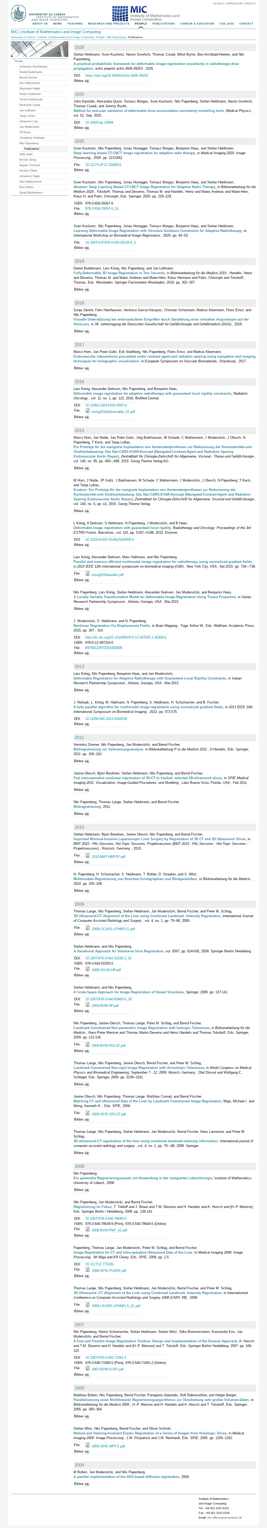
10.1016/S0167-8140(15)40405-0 (109, 540)
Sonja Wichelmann (31, 192)
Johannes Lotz (28, 121)
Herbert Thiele (28, 170)
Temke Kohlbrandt (30, 99)
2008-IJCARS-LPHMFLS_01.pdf (115, 1306)
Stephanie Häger (29, 88)
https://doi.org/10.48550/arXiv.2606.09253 (116, 75)
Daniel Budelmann (30, 72)
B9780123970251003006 (103, 648)
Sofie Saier (26, 154)
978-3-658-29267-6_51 (102, 208)
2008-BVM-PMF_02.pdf (109, 1230)
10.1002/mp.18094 (99, 122)
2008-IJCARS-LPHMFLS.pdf (113, 929)
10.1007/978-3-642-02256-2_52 (108, 958)
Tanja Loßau (27, 115)
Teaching (75, 23)
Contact (246, 23)
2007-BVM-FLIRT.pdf (107, 1369)
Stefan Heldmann (30, 93)
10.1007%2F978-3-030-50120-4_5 (110, 242)
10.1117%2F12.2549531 (103, 165)
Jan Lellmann (27, 110)
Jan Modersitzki (29, 126)
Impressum (234, 3)
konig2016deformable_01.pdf (113, 412)
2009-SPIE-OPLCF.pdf (108, 1114)
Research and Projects (109, 23)
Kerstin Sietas (28, 159)
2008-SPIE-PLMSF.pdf (108, 1271)
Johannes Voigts (29, 176)
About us (40, 23)
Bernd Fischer (28, 77)
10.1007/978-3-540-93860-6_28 (108, 999)
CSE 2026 (227, 23)
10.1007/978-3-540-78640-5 (105, 1218)
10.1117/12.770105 (99, 1264)
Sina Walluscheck (30, 181)
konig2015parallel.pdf (107, 575)
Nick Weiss (26, 187)
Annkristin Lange (29, 104)
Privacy (250, 3)
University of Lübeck (23, 37)
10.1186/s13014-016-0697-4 (106, 405)
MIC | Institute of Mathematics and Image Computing (56, 31)
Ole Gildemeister (29, 83)
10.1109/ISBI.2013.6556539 (106, 719)
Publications (164, 23)
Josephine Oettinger (32, 137)
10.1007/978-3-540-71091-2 (105, 1357)
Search (218, 3)
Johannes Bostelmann (33, 66)
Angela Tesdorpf (29, 165)
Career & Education (197, 23)
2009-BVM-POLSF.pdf (108, 1046)
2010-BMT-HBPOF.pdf (108, 857)
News (57, 23)
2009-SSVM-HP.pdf (106, 970)
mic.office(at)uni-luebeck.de (224, 1517)
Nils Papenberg (116, 37)
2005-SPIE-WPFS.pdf (108, 1446)
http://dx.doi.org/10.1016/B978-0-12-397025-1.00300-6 (125, 637)
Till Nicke (25, 132)
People (141, 23)
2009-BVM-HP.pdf (105, 1006)
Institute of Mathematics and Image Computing (66, 37)
